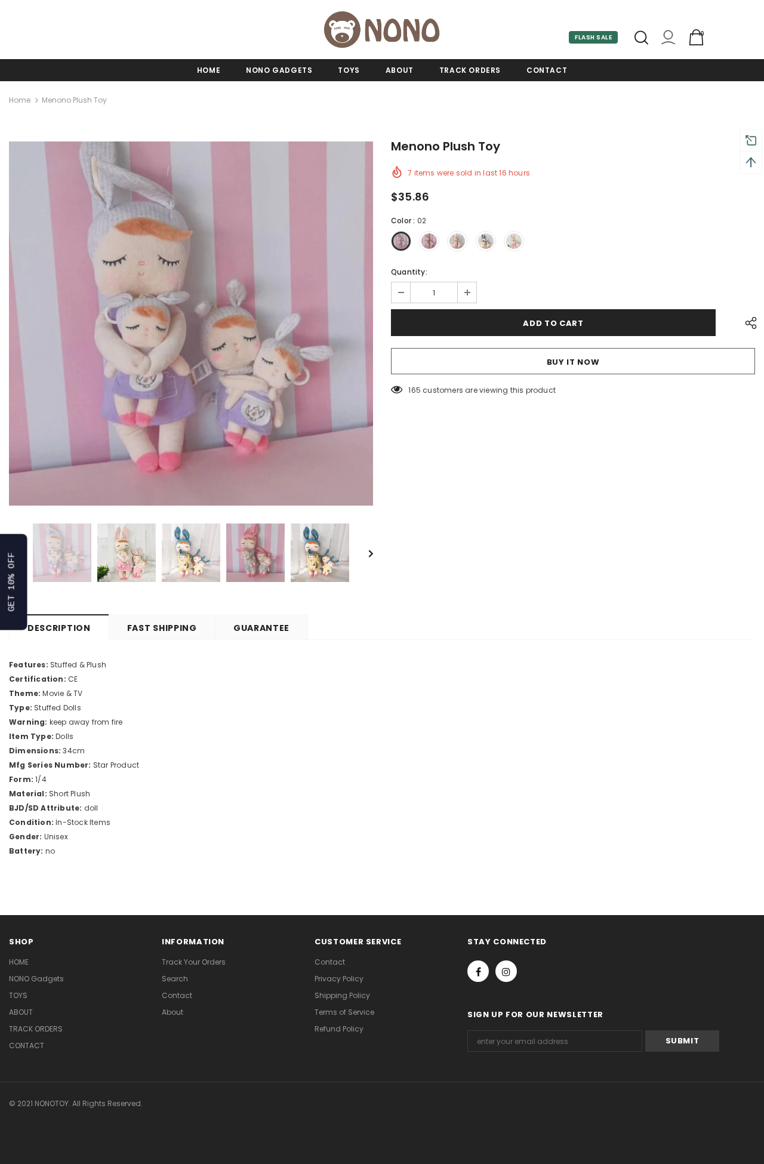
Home (19, 100)
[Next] (362, 552)
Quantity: (409, 272)
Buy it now (573, 362)
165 (414, 390)
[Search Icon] (641, 37)
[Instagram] (506, 971)
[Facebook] (478, 971)
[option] (191, 323)
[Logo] (382, 29)
